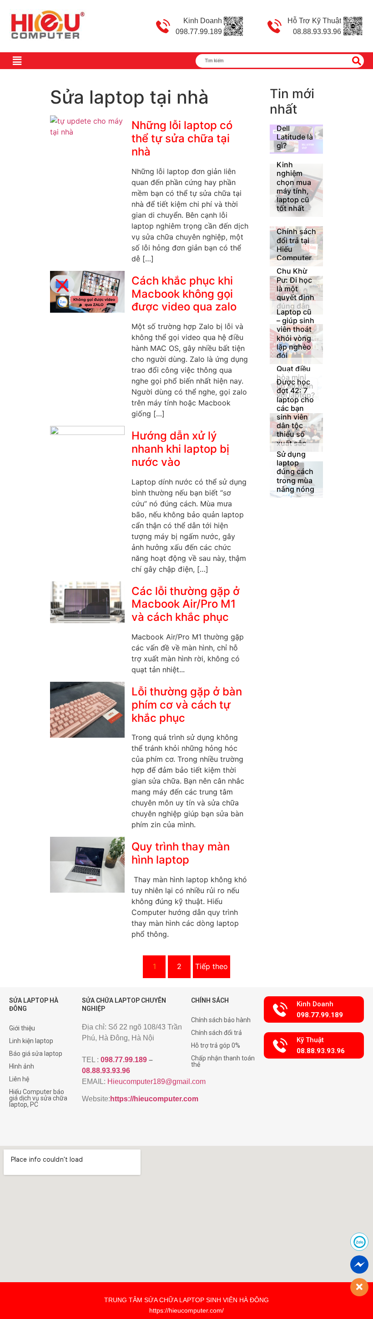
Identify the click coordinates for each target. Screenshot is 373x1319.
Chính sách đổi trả (216, 1032)
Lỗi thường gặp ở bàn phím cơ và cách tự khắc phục (186, 704)
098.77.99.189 (124, 1060)
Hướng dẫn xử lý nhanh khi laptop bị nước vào (180, 449)
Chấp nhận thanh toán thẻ (223, 1061)
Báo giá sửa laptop (35, 1053)
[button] (314, 1009)
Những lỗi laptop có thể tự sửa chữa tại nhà (181, 138)
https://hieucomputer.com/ (186, 1310)
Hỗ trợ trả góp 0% (215, 1045)
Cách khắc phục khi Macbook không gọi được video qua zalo (184, 294)
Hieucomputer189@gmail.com (156, 1081)
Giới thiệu (22, 1028)
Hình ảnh (21, 1066)
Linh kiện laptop (31, 1040)
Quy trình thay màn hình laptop (180, 853)
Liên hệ (19, 1079)
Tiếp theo (211, 966)
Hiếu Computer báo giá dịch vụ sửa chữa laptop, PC (38, 1098)
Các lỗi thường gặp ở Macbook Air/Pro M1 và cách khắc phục (185, 604)
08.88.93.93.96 (106, 1070)
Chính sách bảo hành (221, 1020)
